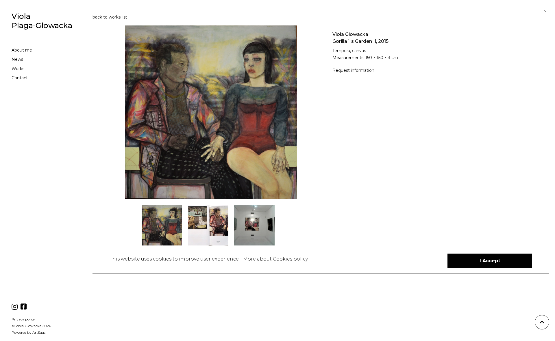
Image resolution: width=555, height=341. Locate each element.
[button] (489, 261)
